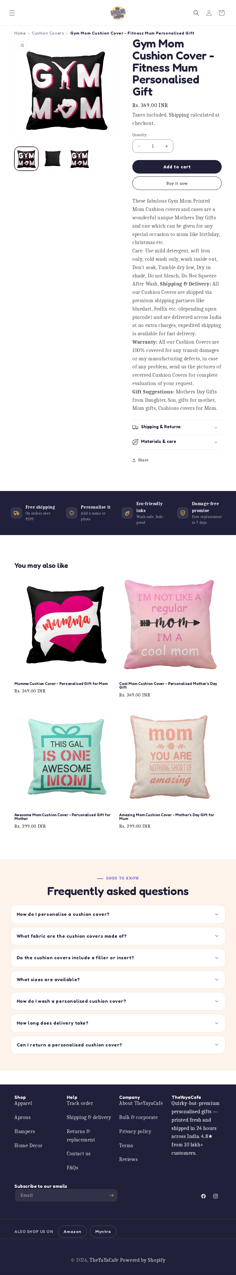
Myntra (103, 1231)
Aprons (22, 1117)
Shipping (179, 115)
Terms (126, 1146)
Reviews (128, 1159)
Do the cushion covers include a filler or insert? (75, 957)
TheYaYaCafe (104, 1260)
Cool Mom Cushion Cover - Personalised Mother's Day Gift (168, 686)
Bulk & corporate (138, 1117)
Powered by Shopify (143, 1260)
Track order (80, 1103)
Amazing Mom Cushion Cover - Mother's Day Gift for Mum (166, 817)
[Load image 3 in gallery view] (80, 159)
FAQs (72, 1168)
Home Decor (28, 1146)
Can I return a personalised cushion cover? (69, 1045)
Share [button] (143, 460)
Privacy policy (135, 1132)
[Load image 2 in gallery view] (53, 159)
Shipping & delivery (89, 1117)
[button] (12, 13)
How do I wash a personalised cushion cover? (71, 1001)
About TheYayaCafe (141, 1103)
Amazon (72, 1231)
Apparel (23, 1103)
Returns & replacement (81, 1136)
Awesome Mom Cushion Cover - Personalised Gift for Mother (62, 817)
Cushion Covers (48, 33)
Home (20, 33)
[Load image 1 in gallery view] (26, 159)
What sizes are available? (48, 979)
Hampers (24, 1132)
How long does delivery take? (53, 1023)
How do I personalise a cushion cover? (63, 914)
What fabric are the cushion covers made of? (72, 936)
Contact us (79, 1154)
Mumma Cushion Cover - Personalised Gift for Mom (61, 684)
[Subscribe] (111, 1195)
